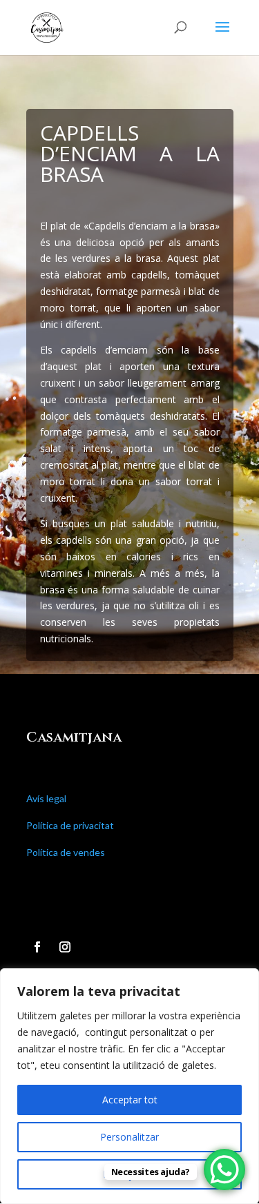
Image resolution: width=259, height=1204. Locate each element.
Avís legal (46, 798)
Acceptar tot (129, 1099)
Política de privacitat (70, 825)
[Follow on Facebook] (37, 947)
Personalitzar (129, 1136)
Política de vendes (65, 852)
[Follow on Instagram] (65, 947)
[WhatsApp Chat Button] (224, 1169)
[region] (129, 1086)
